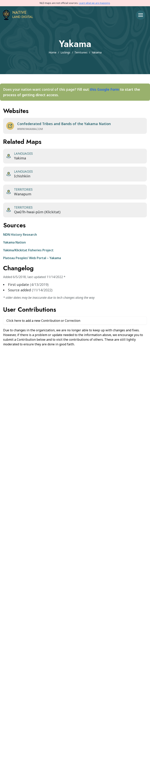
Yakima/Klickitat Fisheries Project (28, 250)
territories (81, 52)
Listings (65, 52)
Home (52, 52)
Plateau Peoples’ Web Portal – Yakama (32, 258)
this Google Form (104, 89)
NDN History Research (20, 234)
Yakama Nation (14, 242)
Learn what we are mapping (94, 3)
